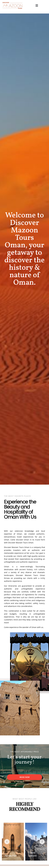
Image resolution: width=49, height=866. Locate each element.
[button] (37, 5)
